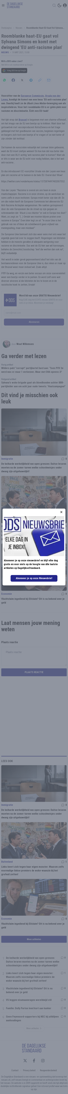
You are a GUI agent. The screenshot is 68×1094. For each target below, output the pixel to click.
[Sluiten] (61, 512)
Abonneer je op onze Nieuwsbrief (34, 578)
